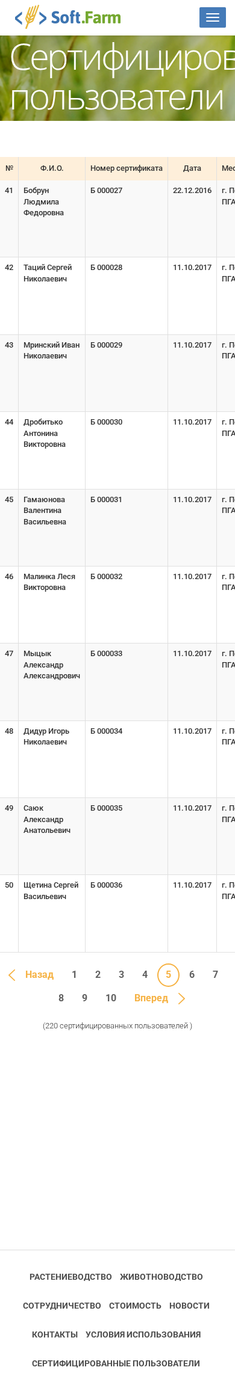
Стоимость (135, 1305)
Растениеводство (71, 1277)
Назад (39, 974)
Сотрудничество (62, 1305)
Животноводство (161, 1277)
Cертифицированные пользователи (116, 1363)
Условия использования (143, 1334)
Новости (189, 1305)
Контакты (55, 1334)
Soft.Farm (74, 17)
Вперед (151, 998)
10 (110, 998)
